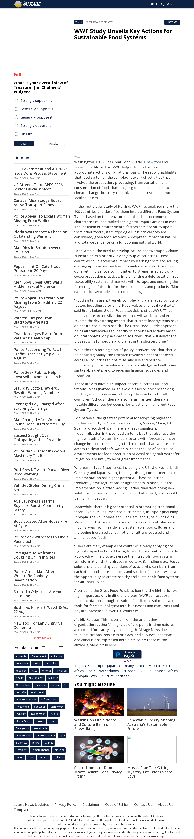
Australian (51, 663)
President (21, 750)
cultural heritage (115, 676)
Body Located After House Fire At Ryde (40, 523)
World (78, 22)
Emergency (22, 728)
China (141, 665)
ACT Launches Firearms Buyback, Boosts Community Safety (39, 505)
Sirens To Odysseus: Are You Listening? (38, 594)
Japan (111, 665)
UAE (141, 671)
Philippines (156, 671)
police (37, 663)
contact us (127, 836)
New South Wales (26, 699)
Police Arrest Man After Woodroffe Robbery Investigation (34, 576)
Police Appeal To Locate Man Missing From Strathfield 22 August (39, 302)
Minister (53, 678)
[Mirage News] (29, 4)
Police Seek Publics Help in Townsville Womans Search (37, 374)
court (32, 757)
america (59, 750)
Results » (54, 143)
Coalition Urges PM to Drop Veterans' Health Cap (38, 336)
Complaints (23, 809)
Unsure (26, 134)
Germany (126, 665)
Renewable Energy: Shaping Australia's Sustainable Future (151, 724)
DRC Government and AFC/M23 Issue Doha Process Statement (40, 171)
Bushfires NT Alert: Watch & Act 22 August (41, 609)
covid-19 (21, 692)
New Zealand (23, 735)
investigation (38, 714)
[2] (153, 827)
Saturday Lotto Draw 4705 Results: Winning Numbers (37, 390)
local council (38, 692)
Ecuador (128, 671)
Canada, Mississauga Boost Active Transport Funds (37, 202)
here (112, 645)
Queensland (23, 685)
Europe (98, 665)
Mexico (154, 665)
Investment (22, 706)
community (22, 663)
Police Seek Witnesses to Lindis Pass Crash (41, 539)
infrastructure (49, 699)
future (35, 742)
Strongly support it (36, 100)
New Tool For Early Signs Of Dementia (38, 625)
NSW (34, 670)
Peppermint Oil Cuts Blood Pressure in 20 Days (37, 268)
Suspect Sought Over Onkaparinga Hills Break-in (37, 437)
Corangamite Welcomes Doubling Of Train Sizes (34, 555)
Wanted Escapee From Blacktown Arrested (33, 320)
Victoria (46, 670)
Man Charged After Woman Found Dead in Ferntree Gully (39, 422)
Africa (173, 671)
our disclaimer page (153, 836)
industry (21, 714)
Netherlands (109, 671)
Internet (44, 757)
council (55, 685)
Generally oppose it (36, 117)
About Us (165, 804)
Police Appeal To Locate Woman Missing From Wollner (42, 218)
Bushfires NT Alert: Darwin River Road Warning (42, 472)
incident (58, 757)
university (57, 656)
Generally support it (37, 109)
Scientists (21, 742)
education (40, 706)
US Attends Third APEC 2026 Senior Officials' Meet (38, 187)
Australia (21, 656)
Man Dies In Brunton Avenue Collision (39, 250)
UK (87, 665)
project (41, 721)
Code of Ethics (116, 804)
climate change (41, 750)
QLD (62, 735)
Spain (91, 671)
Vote (24, 143)
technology (57, 706)
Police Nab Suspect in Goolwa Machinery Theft (39, 453)
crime (53, 721)
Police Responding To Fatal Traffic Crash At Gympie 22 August (37, 354)
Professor (61, 670)
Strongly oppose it (35, 125)
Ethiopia (81, 676)
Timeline (21, 157)
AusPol (55, 714)
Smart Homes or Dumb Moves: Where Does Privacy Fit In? (98, 772)
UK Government (46, 735)
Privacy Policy (66, 804)
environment (36, 678)
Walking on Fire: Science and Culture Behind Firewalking (95, 724)
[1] (150, 827)
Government (38, 656)
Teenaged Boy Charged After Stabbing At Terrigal (39, 406)
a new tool (152, 162)
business (41, 685)
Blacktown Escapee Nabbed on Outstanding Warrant (40, 234)
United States (24, 721)
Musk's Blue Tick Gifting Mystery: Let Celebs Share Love (149, 772)
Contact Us (143, 804)
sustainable (41, 728)
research (21, 670)
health (19, 678)
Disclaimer (90, 804)
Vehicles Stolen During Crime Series (39, 487)
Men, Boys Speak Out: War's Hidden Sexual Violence (38, 284)
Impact (20, 757)
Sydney (49, 742)
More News (42, 638)
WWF (95, 676)
